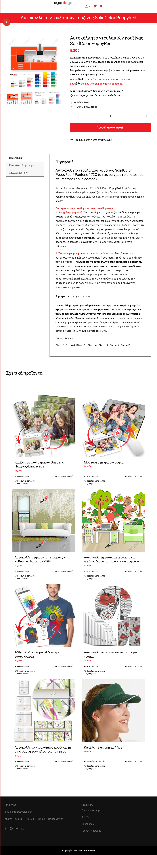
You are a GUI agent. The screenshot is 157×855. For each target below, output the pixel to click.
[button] (91, 140)
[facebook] (6, 828)
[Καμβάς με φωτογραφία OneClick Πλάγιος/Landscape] (43, 425)
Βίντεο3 (81, 345)
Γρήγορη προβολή (65, 476)
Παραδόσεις (88, 824)
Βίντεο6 (114, 345)
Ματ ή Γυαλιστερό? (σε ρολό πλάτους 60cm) (96, 91)
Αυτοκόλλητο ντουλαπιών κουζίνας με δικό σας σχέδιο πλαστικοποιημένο (43, 749)
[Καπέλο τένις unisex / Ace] (113, 710)
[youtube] (17, 828)
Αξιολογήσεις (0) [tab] (19, 172)
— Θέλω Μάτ (81, 102)
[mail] (22, 828)
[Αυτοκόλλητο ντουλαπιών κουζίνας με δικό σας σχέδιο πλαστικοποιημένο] (43, 710)
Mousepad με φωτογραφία (103, 462)
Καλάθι (85, 817)
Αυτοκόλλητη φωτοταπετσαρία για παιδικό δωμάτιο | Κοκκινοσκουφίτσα (111, 559)
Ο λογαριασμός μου (91, 810)
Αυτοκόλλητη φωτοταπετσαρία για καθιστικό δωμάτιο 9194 (40, 559)
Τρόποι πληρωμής (91, 830)
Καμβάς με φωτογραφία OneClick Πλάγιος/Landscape (39, 464)
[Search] (101, 6)
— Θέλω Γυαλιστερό (85, 106)
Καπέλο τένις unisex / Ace (103, 747)
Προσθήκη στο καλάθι (110, 127)
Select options (23, 476)
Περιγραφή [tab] (15, 157)
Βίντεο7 (125, 345)
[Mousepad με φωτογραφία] (113, 425)
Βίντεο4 (92, 345)
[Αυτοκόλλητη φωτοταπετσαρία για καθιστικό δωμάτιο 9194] (43, 520)
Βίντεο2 (70, 345)
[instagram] (11, 828)
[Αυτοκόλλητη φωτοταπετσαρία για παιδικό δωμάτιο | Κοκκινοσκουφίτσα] (113, 520)
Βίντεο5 (103, 345)
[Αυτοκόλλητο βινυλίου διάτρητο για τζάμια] (113, 615)
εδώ (77, 83)
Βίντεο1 (60, 345)
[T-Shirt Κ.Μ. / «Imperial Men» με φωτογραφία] (43, 615)
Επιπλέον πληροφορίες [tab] (22, 165)
